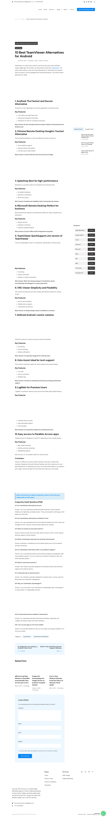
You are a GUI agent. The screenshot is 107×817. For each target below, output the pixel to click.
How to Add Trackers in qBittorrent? (87, 151)
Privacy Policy (48, 778)
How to (72, 9)
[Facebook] (92, 772)
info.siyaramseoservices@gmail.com (23, 1)
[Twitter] (88, 1)
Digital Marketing (68, 778)
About (45, 9)
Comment (21, 708)
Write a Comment (43, 60)
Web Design (66, 775)
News (65, 9)
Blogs (58, 9)
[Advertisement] (39, 88)
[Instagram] (86, 1)
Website (20, 741)
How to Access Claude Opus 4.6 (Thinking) (87, 143)
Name (20, 723)
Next (58, 651)
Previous (22, 651)
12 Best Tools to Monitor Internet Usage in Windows (51, 647)
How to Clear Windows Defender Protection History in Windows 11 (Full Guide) (56, 680)
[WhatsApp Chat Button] (103, 813)
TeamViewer (55, 68)
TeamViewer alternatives (41, 636)
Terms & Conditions (50, 782)
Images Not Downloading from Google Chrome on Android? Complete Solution (38, 680)
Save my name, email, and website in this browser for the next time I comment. (38, 750)
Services (51, 9)
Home (40, 9)
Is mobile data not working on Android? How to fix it (27, 647)
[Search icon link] (94, 2)
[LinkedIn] (84, 1)
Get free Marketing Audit (86, 9)
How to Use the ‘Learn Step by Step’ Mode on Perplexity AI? (87, 136)
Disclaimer (47, 785)
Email (20, 732)
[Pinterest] (91, 1)
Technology (19, 48)
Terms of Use (82, 814)
